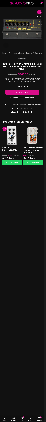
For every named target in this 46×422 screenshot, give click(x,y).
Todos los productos (16, 53)
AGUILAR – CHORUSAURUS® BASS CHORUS (10, 150)
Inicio (4, 53)
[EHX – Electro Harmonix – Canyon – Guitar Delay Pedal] (33, 136)
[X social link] (20, 112)
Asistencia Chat (12, 162)
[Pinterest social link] (23, 112)
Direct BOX (21, 104)
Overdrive (38, 53)
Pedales (29, 53)
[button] (8, 158)
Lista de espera (22, 92)
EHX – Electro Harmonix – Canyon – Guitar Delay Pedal (33, 150)
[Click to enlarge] (5, 45)
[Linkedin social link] (26, 112)
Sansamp (23, 108)
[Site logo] (22, 3)
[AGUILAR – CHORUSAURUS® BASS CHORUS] (12, 136)
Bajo (15, 104)
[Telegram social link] (31, 112)
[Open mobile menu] (3, 3)
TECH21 (30, 108)
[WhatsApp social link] (28, 112)
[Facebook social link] (17, 112)
